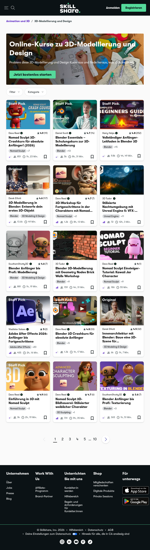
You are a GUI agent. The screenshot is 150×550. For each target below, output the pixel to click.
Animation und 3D (18, 21)
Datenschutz (95, 530)
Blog (9, 498)
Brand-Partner (44, 496)
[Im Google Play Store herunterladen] (133, 501)
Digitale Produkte (103, 490)
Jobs (9, 487)
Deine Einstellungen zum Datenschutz (48, 533)
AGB (110, 530)
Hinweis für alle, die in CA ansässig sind (105, 533)
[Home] (70, 8)
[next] (106, 439)
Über (9, 482)
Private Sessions (103, 496)
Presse (10, 493)
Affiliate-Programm (41, 489)
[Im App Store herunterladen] (133, 490)
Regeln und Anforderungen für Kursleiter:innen (73, 506)
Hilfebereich (71, 496)
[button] (6, 7)
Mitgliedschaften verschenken (103, 484)
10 (95, 439)
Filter (12, 92)
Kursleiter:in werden (71, 489)
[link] (28, 130)
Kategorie (33, 92)
